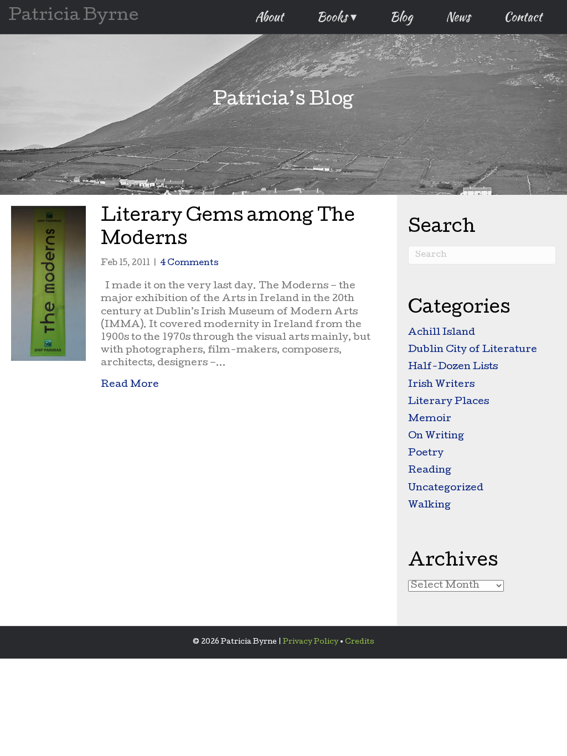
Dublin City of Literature (472, 350)
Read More (130, 385)
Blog (401, 16)
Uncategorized (445, 488)
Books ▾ (337, 16)
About (269, 16)
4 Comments (189, 263)
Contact (523, 16)
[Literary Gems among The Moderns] (48, 284)
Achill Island (441, 333)
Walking (429, 505)
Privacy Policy (310, 642)
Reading (429, 470)
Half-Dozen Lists (453, 367)
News (458, 16)
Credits (359, 642)
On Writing (436, 436)
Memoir (429, 419)
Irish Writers (441, 385)
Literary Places (448, 402)
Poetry (426, 453)
